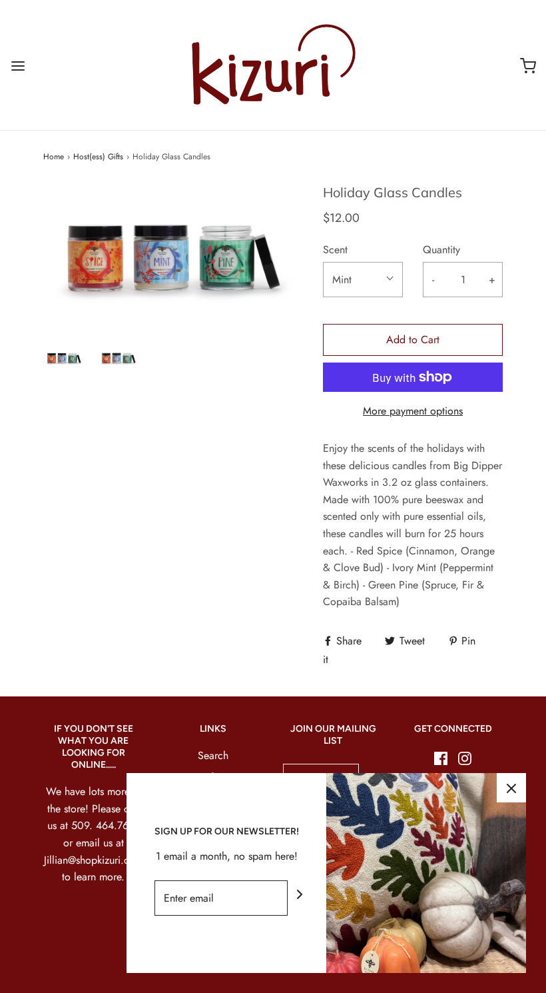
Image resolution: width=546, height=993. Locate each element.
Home (53, 157)
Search (213, 755)
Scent (335, 249)
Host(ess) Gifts (98, 157)
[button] (64, 358)
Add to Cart (412, 339)
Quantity (441, 249)
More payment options (413, 411)
